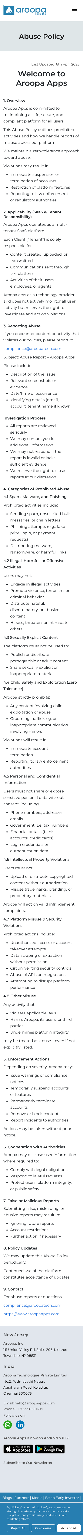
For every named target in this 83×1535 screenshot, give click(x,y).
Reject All (18, 1528)
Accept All (69, 1528)
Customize (43, 1528)
